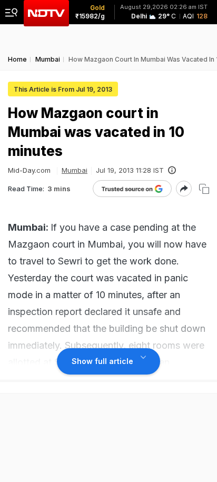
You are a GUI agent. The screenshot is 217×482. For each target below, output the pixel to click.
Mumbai (74, 170)
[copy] (204, 189)
